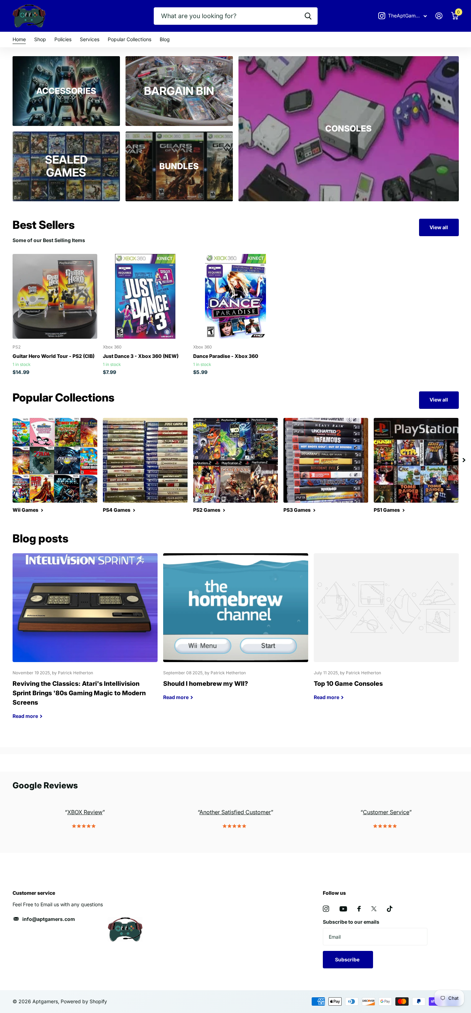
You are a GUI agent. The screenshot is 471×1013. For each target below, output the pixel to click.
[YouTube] (343, 908)
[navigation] (464, 460)
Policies (62, 39)
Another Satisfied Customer (235, 812)
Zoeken (308, 16)
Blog (165, 39)
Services (89, 39)
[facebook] (359, 908)
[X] (374, 908)
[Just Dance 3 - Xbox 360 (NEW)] (145, 296)
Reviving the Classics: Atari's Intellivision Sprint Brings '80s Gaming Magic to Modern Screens (85, 641)
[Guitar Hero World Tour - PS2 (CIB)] (55, 296)
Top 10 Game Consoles (386, 632)
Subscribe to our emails (351, 922)
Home (19, 39)
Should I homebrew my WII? (235, 632)
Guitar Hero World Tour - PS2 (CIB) (53, 356)
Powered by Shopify (84, 1001)
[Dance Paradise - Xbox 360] (235, 296)
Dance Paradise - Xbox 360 (225, 356)
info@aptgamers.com (48, 919)
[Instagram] (326, 909)
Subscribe (347, 959)
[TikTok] (390, 909)
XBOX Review (84, 812)
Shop (40, 39)
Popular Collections (129, 39)
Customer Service (386, 812)
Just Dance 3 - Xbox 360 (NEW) (140, 356)
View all (439, 227)
